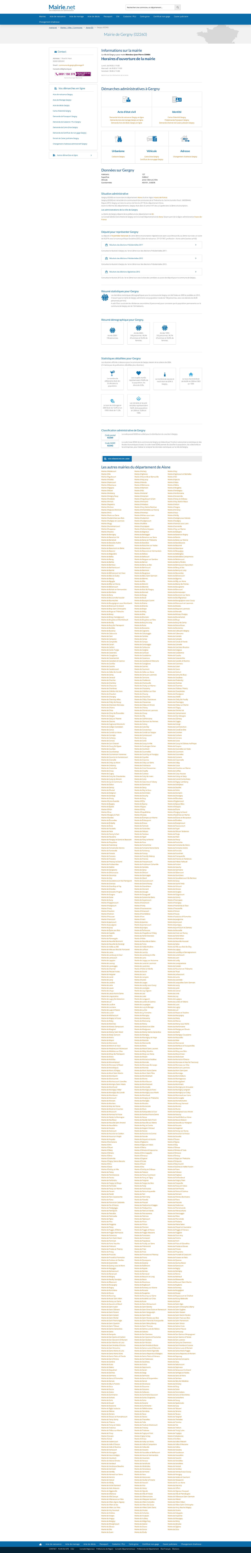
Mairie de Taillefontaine (143, 1408)
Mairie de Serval (141, 1381)
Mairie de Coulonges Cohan (145, 746)
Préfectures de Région (104, 1549)
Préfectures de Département (148, 1549)
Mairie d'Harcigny (174, 903)
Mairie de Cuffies (174, 771)
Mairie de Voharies (142, 1513)
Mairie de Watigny (108, 1521)
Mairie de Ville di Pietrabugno (179, 1494)
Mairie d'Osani (140, 1164)
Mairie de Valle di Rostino (111, 1447)
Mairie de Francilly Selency (145, 856)
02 (152, 214)
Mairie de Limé (173, 993)
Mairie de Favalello (108, 828)
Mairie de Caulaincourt (110, 669)
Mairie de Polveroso (109, 1235)
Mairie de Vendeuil (108, 1463)
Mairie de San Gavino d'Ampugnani (181, 1334)
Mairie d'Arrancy (174, 510)
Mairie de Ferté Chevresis (144, 936)
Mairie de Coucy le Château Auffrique (182, 743)
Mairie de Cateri (174, 666)
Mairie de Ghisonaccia (109, 872)
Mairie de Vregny (107, 1518)
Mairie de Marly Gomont (110, 1035)
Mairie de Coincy (141, 724)
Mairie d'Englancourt (176, 801)
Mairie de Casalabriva (143, 655)
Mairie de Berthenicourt (110, 567)
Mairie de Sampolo (108, 1334)
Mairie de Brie (140, 614)
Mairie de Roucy (107, 1293)
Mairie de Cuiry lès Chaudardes (113, 776)
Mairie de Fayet (174, 828)
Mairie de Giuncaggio (143, 875)
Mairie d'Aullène (141, 523)
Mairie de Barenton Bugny (178, 534)
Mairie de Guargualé (142, 894)
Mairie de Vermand (142, 1471)
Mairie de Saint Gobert (110, 1315)
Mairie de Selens (107, 1367)
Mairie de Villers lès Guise (144, 1505)
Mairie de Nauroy (174, 1114)
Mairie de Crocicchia (109, 768)
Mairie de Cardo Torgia (110, 650)
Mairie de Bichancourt (176, 576)
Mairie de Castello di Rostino (179, 661)
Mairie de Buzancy (108, 631)
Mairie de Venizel (174, 1466)
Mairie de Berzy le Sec (176, 567)
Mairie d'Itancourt (108, 919)
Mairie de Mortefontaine (177, 1100)
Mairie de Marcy (141, 1024)
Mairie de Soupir (107, 1403)
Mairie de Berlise (107, 562)
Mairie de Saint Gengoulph (145, 1312)
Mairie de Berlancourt (176, 559)
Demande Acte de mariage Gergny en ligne (126, 120)
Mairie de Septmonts (143, 1367)
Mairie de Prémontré (143, 1246)
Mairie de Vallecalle (142, 1447)
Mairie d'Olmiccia (174, 1153)
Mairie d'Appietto (108, 504)
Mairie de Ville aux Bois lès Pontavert (115, 949)
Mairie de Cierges (108, 716)
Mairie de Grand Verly (176, 883)
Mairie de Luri (173, 1010)
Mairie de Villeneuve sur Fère (112, 1499)
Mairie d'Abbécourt (108, 471)
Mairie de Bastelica (142, 543)
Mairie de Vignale (141, 1491)
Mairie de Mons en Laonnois (179, 1067)
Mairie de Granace (108, 883)
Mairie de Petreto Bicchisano (179, 1197)
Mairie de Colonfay (142, 727)
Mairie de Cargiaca (175, 650)
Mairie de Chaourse (108, 686)
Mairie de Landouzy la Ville (145, 955)
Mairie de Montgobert (176, 1081)
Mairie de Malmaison (176, 938)
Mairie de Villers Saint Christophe (180, 1505)
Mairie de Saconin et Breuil (111, 1304)
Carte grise (145, 16)
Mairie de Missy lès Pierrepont (113, 1054)
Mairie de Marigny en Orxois (179, 1029)
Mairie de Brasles (174, 606)
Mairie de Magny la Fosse (111, 1018)
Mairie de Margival (108, 1029)
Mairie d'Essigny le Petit (110, 815)
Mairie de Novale (141, 1136)
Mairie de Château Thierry (178, 688)
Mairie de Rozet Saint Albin (111, 1298)
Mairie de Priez (140, 1249)
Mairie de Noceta (108, 1128)
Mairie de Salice (107, 1331)
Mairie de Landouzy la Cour (111, 955)
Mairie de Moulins (141, 1103)
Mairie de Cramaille (108, 760)
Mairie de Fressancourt (143, 861)
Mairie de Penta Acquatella (145, 1191)
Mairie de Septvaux (175, 1367)
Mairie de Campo (141, 641)
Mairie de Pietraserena (143, 1213)
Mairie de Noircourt (108, 1131)
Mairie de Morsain (108, 1100)
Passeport (108, 16)
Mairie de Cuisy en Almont (111, 779)
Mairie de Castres (141, 666)
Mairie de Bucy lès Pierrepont (112, 625)
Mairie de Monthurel (109, 1087)
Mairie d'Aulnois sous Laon (178, 523)
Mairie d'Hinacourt (142, 911)
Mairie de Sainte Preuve (177, 1329)
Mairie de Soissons (142, 1389)
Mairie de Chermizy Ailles (111, 699)
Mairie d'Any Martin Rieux (178, 501)
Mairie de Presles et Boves (178, 1246)
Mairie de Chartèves (109, 688)
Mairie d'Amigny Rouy (109, 496)
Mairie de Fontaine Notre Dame (147, 848)
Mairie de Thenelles (175, 1419)
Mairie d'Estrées (107, 817)
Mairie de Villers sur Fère (110, 1507)
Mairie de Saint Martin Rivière (179, 1315)
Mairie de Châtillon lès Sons (111, 691)
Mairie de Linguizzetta (109, 996)
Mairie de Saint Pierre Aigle (111, 1320)
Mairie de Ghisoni (141, 872)
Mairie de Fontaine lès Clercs (179, 845)
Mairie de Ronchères (109, 1290)
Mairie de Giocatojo (108, 875)
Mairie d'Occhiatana (109, 1142)
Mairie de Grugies (174, 892)
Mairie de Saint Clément (110, 1309)
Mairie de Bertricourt (143, 567)
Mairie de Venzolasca (143, 1469)
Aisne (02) (89, 27)
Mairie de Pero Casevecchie (111, 1197)
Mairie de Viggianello (109, 1491)
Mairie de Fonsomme (143, 845)
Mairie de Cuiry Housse (177, 773)
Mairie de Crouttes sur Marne (179, 768)
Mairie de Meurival (175, 1048)
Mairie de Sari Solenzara (144, 1359)
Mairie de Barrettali (108, 540)
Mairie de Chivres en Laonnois (146, 710)
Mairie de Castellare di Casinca (113, 661)
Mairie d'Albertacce (108, 485)
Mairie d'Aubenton (142, 518)
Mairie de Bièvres (141, 578)
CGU (72, 1549)
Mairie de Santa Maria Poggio (179, 1351)
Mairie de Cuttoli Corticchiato (179, 779)
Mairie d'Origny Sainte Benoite (113, 1161)
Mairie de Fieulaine (108, 837)
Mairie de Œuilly (141, 1532)
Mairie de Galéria (107, 867)
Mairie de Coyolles (142, 757)
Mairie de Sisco (107, 1386)
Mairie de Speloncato (176, 1403)
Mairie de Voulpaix (142, 1515)
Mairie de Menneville (143, 1043)
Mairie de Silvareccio (142, 1384)
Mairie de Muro (140, 1109)
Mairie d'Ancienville (175, 496)
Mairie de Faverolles (142, 828)
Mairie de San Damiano (143, 1334)
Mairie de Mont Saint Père (145, 1073)
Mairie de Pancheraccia (110, 1175)
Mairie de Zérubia (174, 1524)
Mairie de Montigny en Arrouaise (180, 1087)
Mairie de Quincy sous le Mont (113, 1265)
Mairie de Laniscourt (109, 958)
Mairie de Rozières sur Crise (145, 1298)
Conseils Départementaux (125, 1549)
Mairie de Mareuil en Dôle (144, 1026)
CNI (117, 16)
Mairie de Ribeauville (176, 1279)
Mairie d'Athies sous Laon (144, 515)
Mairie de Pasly (140, 1186)
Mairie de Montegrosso (177, 1078)
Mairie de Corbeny (108, 738)
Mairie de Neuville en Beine (145, 941)
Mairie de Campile (175, 639)
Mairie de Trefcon (174, 1427)
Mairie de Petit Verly (142, 1197)
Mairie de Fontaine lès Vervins (112, 848)
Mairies (42, 16)
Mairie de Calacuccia (109, 633)
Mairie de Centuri (174, 672)
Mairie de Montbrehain (143, 1076)
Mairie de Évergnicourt (176, 823)
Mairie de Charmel (108, 969)
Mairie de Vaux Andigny (110, 1455)
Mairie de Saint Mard (143, 1315)
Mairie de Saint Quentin (110, 1323)
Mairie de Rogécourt (142, 1285)
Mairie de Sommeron (109, 1395)
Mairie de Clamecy (175, 718)
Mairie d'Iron (139, 916)
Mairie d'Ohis (106, 1144)
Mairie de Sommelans (176, 1392)
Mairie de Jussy (107, 927)
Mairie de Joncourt (175, 922)
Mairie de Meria (141, 1046)
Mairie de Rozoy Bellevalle (178, 1298)
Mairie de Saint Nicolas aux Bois (147, 1318)
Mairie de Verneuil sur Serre (112, 1474)
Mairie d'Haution (107, 911)
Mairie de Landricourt (176, 955)
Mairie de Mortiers (108, 1103)
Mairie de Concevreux (143, 730)
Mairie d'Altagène (174, 488)
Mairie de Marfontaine (176, 1026)
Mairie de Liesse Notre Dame (112, 993)
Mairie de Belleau (141, 554)
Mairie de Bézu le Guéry (110, 576)
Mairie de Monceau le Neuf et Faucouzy (183, 1062)
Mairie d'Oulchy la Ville (110, 1169)
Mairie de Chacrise (108, 680)
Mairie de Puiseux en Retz (178, 1257)
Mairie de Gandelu (142, 867)
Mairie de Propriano (175, 1252)
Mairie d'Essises (141, 815)
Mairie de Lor (106, 1002)
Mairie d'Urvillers (174, 1439)
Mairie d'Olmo (106, 1155)
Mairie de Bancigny (108, 534)
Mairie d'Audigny (174, 521)
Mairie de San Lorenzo (176, 1340)
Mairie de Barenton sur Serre (146, 537)
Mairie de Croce (174, 765)
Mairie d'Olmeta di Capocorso (146, 1150)
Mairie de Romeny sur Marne (146, 1287)
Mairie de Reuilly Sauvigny (111, 1279)
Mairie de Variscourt (109, 1450)
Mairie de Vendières (175, 1463)
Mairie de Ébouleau (175, 798)
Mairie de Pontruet (108, 1241)
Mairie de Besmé (107, 570)
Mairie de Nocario (174, 1125)
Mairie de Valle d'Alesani (177, 1441)
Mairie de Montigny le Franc (145, 1090)
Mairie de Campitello (109, 641)
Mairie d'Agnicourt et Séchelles (179, 474)
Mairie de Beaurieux (175, 548)
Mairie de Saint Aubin (109, 1307)
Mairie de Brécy (140, 611)
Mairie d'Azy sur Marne (177, 529)
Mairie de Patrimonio (176, 1188)
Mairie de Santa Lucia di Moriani (180, 1348)
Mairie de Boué (140, 597)
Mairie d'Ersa (106, 812)
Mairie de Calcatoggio (143, 633)
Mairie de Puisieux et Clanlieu (112, 1260)
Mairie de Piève (173, 1216)
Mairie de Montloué (142, 1095)
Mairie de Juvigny (141, 927)
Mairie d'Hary (106, 908)
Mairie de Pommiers (142, 1235)
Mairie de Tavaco (174, 1414)
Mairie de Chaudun (108, 694)
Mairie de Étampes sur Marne (146, 817)
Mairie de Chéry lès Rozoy (111, 702)
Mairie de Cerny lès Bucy (177, 675)
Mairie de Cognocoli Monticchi (113, 724)
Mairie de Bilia (140, 581)
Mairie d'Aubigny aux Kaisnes (179, 518)
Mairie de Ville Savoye (109, 1496)
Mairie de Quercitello (109, 1263)
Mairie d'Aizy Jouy (141, 479)
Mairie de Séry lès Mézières (178, 1381)
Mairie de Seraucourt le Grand (179, 1370)
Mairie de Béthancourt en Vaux (113, 573)
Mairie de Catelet (174, 966)
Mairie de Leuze (107, 988)
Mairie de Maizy (174, 1018)
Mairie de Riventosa (142, 1282)
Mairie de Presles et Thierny (112, 1249)
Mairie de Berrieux (108, 565)
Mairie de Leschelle (175, 980)
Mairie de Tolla (140, 1422)
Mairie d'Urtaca (140, 1439)
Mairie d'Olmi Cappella (143, 1153)
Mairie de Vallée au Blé (110, 947)
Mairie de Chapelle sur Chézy (146, 933)
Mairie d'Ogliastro (141, 1142)
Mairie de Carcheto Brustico (178, 647)
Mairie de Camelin (175, 636)
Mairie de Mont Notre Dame (145, 1070)
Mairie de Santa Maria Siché (112, 1353)
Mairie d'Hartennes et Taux (178, 905)
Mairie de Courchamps (110, 751)
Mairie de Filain (173, 837)
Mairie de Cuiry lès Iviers (144, 776)
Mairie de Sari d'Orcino (110, 1359)
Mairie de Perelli (107, 1194)
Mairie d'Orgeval (141, 1158)
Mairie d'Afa (105, 474)
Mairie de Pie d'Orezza (109, 1205)
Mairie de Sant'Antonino (110, 1348)
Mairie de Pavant (107, 1191)
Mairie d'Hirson (174, 911)
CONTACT (52, 1549)
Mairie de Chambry (108, 683)
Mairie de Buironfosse (176, 625)
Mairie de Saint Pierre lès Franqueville (149, 1320)
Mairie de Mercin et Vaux (111, 1046)
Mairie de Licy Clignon (143, 991)
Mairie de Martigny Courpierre (179, 1035)
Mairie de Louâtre (108, 1004)
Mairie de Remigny (175, 1271)
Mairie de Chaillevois (142, 680)
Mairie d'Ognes (173, 1142)
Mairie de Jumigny (175, 925)
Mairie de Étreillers (175, 820)
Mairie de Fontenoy (142, 850)
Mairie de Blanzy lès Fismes (178, 584)
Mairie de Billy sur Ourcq (110, 584)
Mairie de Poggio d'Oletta (111, 1230)
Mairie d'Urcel (106, 1439)
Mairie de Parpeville (175, 1183)
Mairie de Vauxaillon (175, 1455)
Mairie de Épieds (107, 806)
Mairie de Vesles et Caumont (179, 1477)
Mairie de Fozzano (108, 856)
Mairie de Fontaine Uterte (178, 848)
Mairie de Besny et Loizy (177, 570)
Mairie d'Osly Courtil (175, 1164)
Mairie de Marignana (142, 1029)
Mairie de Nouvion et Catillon (112, 1133)
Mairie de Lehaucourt (176, 974)
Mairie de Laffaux (141, 949)
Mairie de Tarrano (174, 1411)
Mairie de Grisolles (108, 889)
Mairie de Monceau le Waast (112, 1065)
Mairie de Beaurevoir (143, 548)
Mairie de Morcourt (108, 1098)
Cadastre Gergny (118, 156)
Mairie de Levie (173, 988)
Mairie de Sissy (173, 1386)
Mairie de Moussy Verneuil (178, 1103)
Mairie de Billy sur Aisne (177, 581)
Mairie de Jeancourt (108, 922)
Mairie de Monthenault (143, 1084)
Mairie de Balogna (175, 532)
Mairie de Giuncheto (175, 875)
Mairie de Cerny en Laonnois (146, 675)
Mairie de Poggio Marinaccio (112, 1232)
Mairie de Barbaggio (142, 534)
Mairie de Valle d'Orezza (110, 1444)
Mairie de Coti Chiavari (110, 743)
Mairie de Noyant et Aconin (145, 1139)
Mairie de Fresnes (141, 859)
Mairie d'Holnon (107, 914)
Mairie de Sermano (108, 1375)
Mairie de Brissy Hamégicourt (112, 617)
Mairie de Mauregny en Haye (146, 1037)
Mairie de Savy (173, 1362)
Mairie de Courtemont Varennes (113, 754)
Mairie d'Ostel (106, 1166)
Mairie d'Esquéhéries (143, 812)
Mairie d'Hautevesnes (143, 908)
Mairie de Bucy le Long (143, 622)
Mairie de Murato (174, 1106)
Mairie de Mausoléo (175, 1037)
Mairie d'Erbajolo (174, 806)
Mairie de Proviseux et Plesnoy (146, 1254)
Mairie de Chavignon (176, 694)
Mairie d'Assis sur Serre (110, 515)
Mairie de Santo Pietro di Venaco (147, 1356)
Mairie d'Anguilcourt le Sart (145, 499)
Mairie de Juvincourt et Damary (180, 927)
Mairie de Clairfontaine (143, 718)
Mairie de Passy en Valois (177, 1186)
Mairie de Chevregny (176, 702)
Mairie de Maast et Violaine (178, 1012)
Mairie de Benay (107, 559)
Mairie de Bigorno (174, 578)
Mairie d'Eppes (140, 806)
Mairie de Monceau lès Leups (146, 1065)
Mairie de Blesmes (142, 587)
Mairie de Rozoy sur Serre (111, 1301)
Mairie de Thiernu (108, 1422)
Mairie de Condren (175, 732)
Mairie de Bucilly (107, 622)
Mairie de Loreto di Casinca (145, 1002)
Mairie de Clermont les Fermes (146, 721)
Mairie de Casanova (142, 658)
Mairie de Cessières (175, 677)
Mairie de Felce (107, 831)
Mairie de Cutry (140, 779)
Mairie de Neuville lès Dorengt (112, 944)
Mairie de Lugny (174, 1007)
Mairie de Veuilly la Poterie (145, 1480)
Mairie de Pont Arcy (175, 1235)
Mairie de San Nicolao (143, 1342)
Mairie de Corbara (175, 735)
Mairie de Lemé (107, 977)
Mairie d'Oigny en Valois (144, 1144)
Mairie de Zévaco (107, 1526)
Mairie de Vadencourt (109, 1441)
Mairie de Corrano (175, 738)
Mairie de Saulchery (142, 1362)
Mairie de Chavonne (142, 696)
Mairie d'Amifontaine (176, 493)
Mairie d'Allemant (141, 488)
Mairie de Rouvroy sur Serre (145, 1296)
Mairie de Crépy (174, 762)
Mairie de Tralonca (108, 1427)
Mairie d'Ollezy (107, 1150)
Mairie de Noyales (108, 1139)
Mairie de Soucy (174, 1400)
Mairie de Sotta (140, 1400)
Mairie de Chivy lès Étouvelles (112, 713)
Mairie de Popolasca (142, 1241)
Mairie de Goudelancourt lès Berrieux (182, 878)
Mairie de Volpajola (175, 1513)
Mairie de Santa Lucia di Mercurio (147, 1348)
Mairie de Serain (141, 1370)
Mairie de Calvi (107, 636)
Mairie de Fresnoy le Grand (111, 861)
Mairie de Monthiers (175, 1084)
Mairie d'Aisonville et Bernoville (147, 477)
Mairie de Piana (107, 1199)
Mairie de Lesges (141, 982)
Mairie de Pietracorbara (177, 1210)
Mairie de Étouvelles (109, 820)
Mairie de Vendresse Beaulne (112, 1466)
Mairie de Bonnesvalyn (176, 592)
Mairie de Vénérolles (142, 1466)
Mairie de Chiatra (108, 707)
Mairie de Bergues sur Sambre (146, 559)
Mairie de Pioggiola (108, 1224)
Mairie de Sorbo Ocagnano (145, 1397)
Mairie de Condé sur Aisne (111, 732)
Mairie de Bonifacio (108, 592)
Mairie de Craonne (142, 760)
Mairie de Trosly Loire (176, 1430)
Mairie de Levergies (142, 988)
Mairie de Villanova (108, 1494)
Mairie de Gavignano (109, 870)
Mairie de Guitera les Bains (145, 897)
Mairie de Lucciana (108, 1007)
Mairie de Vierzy (141, 1488)
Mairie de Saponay (175, 1356)
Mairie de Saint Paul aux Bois (179, 1318)
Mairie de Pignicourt (142, 1219)
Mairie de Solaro (107, 1392)
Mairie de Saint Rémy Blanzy (145, 1323)
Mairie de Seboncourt (176, 1364)
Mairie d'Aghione (141, 474)
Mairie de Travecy (141, 1427)
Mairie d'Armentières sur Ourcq (147, 510)
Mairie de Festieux (142, 834)
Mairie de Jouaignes (108, 925)
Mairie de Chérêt (174, 696)
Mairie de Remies (141, 1271)
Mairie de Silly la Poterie (110, 1384)
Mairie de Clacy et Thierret (111, 718)
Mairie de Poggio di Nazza (144, 1230)
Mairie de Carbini (107, 647)
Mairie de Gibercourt (176, 872)
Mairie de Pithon (141, 1224)
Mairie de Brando (141, 606)
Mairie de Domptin (175, 793)
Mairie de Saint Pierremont (178, 1320)
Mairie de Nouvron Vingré (111, 1136)
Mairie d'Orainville (108, 1158)
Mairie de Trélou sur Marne (111, 1430)
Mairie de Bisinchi (141, 584)
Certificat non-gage (161, 16)
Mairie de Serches (108, 1372)
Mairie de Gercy (141, 870)
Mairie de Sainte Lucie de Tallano (147, 1329)
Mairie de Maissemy (142, 1018)
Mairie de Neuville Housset (178, 941)
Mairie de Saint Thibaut (110, 1326)
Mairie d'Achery (141, 471)
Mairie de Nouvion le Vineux (179, 1133)
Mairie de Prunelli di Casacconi (179, 1254)
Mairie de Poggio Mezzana (145, 1232)
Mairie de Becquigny (175, 551)
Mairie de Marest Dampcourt (112, 1026)
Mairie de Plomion (142, 1227)
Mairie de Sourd (141, 971)
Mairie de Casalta (174, 655)
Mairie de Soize (173, 1389)
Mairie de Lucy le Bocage (144, 1007)
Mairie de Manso (174, 1021)
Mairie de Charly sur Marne (145, 686)
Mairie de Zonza (141, 1529)
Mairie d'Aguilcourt (108, 477)
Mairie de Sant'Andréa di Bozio (146, 1345)
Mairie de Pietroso (142, 1216)
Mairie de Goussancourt (144, 881)
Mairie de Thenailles (142, 1419)
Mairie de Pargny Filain (176, 1180)
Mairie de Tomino (174, 1422)
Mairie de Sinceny (174, 1384)
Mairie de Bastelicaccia (176, 543)
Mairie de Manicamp (142, 1021)
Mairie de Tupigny (175, 1433)
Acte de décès (94, 16)
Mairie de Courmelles (143, 751)
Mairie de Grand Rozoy (143, 883)
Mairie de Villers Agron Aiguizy (112, 1502)
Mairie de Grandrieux (143, 886)
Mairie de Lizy (173, 996)
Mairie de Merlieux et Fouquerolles (181, 1046)
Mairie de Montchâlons (177, 1076)
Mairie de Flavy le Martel (144, 839)
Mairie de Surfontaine (143, 1406)
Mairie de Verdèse (175, 1469)
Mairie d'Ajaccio (174, 479)
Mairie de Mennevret (176, 1043)
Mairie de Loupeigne (142, 1004)
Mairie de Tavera (141, 1416)
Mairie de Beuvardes (176, 573)
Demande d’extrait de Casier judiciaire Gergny (176, 123)
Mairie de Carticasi (142, 652)
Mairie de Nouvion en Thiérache (180, 969)
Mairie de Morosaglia (176, 1098)
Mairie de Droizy (107, 798)
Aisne (140, 197)
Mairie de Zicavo (141, 1526)
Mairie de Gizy (106, 878)
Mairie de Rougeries (142, 1293)
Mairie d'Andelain (108, 499)
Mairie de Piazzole (175, 1202)
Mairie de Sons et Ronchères (179, 1395)
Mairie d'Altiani (107, 490)
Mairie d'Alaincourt (108, 482)
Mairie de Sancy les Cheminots (179, 1342)
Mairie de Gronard (142, 889)
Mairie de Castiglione (143, 663)
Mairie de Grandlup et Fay (111, 886)
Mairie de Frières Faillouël (177, 861)
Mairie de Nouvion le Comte (145, 1133)
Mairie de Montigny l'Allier (111, 1090)
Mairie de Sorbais (108, 1397)
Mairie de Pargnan (142, 1180)
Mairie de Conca (107, 730)
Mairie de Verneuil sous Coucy (179, 1471)
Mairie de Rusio (140, 1301)
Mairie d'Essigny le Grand (177, 812)
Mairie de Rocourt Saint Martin (180, 1282)
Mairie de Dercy (141, 787)
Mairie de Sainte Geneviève (111, 1329)
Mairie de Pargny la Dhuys (111, 1183)
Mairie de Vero (140, 1474)
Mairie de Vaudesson (176, 1452)
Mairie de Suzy (173, 1406)
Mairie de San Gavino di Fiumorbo (148, 1337)
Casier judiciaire (181, 16)
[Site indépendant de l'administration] (87, 7)
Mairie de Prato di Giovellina (178, 1243)
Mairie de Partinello (108, 1186)
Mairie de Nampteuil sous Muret (180, 1111)
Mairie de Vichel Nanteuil (111, 1485)
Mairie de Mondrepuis (109, 1067)
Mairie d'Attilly (173, 515)
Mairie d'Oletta (140, 1147)
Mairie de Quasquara (143, 1260)
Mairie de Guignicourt (176, 894)
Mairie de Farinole (141, 826)
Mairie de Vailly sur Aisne (144, 1441)
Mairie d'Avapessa (108, 529)
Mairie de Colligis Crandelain (112, 727)
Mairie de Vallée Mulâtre (144, 947)
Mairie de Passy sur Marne (111, 1188)
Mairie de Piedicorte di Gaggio (146, 1205)
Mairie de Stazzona (108, 1406)
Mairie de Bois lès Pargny (144, 589)
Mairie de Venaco (141, 1461)
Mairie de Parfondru (109, 1180)
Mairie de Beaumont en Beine (112, 548)
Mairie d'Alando (141, 482)
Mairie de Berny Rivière (177, 562)
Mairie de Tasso (140, 1414)
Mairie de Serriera (174, 1378)
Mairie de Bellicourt (142, 556)
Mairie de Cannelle (175, 644)
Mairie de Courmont (175, 751)
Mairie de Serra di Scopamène (146, 1378)
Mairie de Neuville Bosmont (112, 941)
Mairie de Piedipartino (143, 1208)
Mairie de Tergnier (175, 1416)
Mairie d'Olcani (107, 1147)
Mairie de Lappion (108, 960)
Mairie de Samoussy (175, 1331)
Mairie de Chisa (107, 710)
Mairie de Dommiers (142, 793)
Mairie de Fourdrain (175, 853)
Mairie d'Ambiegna (175, 490)
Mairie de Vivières (108, 1513)
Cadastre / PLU (129, 16)
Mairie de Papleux (175, 1175)
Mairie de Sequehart (109, 1370)
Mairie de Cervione (142, 677)
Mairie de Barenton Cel (110, 537)
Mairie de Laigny (174, 949)
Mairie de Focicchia (175, 842)
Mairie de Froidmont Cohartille (146, 864)
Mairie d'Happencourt (109, 903)
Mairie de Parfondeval (176, 1177)
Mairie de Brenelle (175, 611)
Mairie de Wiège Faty (143, 1521)
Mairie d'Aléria (173, 485)
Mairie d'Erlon (106, 809)
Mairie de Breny (107, 614)
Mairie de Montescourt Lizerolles (114, 1081)
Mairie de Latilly (174, 960)
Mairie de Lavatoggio (109, 966)
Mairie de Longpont (142, 999)
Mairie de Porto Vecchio (110, 1243)
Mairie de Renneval (142, 1274)
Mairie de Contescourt (143, 735)
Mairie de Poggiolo (175, 1232)
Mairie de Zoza (173, 1529)
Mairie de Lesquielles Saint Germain (181, 982)
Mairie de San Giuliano (143, 1340)
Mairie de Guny (107, 900)
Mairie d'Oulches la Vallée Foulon (180, 1166)
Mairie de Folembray (109, 845)
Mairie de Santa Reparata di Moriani (181, 1353)
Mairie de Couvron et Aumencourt (114, 757)
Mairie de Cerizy (107, 675)
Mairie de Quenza (174, 1260)
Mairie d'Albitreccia (142, 485)
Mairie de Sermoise (142, 1375)
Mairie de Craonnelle (176, 760)
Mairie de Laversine (142, 966)
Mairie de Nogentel (175, 1128)
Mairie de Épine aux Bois (110, 930)
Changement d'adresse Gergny (185, 156)
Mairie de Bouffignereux (177, 597)
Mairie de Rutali (174, 1301)
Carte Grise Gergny (151, 156)
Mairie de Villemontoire (144, 1496)
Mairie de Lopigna (175, 999)
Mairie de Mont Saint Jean (178, 1070)
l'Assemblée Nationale (119, 236)
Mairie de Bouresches (109, 600)
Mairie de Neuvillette (109, 1125)
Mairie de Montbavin (109, 1076)
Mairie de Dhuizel (108, 790)
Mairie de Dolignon (108, 793)
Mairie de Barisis (174, 537)
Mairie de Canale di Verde (177, 641)
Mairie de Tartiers (108, 1414)
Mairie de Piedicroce (175, 1205)
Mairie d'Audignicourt (143, 521)
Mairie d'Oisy (173, 1144)
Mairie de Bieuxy (107, 578)
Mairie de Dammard (142, 784)
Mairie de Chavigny (108, 696)
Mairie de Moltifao (108, 1059)
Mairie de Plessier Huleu (110, 971)
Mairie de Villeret (174, 1499)
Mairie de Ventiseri (108, 1469)
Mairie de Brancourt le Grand (112, 606)
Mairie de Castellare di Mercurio (147, 661)
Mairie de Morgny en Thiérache (147, 1098)
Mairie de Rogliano (175, 1285)
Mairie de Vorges (107, 1515)
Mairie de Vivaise (141, 1510)
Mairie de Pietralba (108, 1213)
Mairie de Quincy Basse (177, 1263)
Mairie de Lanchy (141, 952)
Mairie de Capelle (108, 933)
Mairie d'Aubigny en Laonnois (112, 521)
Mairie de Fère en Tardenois (178, 831)
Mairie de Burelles (108, 628)
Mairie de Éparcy (141, 804)
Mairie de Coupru (174, 746)
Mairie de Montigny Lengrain (179, 1090)
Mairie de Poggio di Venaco (178, 1230)
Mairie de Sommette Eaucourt (146, 1395)
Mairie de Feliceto (141, 831)
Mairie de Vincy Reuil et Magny (179, 1507)
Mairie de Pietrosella (109, 1216)
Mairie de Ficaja (174, 834)
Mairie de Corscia (108, 740)
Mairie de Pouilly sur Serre (145, 1243)
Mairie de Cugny (107, 773)
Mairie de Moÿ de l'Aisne (110, 1106)
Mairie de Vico (140, 1485)
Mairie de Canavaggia (143, 644)
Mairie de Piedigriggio (109, 1208)
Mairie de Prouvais (108, 1254)
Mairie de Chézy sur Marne (178, 705)
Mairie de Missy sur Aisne (144, 1054)
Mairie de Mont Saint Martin (112, 1073)
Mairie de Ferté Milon (176, 936)
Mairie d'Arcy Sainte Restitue (146, 507)
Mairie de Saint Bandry (143, 1307)
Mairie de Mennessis (109, 1043)
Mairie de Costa (174, 740)
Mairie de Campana (108, 639)
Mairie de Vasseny (175, 1450)
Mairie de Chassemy (142, 688)
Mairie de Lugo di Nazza (110, 1010)
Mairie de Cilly (140, 716)
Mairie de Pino (106, 1221)
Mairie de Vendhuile (142, 1463)
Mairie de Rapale (141, 1268)
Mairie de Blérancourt (109, 587)
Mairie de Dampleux (175, 784)
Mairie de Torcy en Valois (111, 1425)
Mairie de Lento (174, 977)
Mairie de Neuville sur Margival (180, 1122)
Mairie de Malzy (107, 1021)
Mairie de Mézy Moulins (144, 1051)
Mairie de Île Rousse (142, 930)
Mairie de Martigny (142, 1035)
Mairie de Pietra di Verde (144, 1210)
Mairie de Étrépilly (108, 823)
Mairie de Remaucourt (110, 1271)
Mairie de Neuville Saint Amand (113, 1122)
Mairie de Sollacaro (142, 1392)
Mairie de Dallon (107, 784)
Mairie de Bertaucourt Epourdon (180, 565)
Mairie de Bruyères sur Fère (145, 620)
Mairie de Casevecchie (176, 658)
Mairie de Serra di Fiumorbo (112, 1378)
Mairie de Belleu (107, 556)
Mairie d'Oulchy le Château (145, 1169)
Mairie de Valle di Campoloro (146, 1444)
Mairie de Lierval (174, 991)
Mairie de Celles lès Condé (111, 672)
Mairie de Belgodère (109, 554)
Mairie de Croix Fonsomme (145, 768)
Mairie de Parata (107, 1177)
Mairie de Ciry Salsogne (177, 716)
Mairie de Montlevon (109, 1095)
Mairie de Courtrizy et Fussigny (146, 754)
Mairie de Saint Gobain (176, 1312)
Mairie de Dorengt (108, 795)
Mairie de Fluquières (109, 842)
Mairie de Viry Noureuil (110, 1510)
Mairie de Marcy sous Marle (178, 1024)
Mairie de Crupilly (141, 771)
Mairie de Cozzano (175, 757)
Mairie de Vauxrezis (142, 1458)
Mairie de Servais (107, 1381)
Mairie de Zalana (141, 1524)
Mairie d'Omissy (174, 1155)
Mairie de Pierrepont (109, 1210)
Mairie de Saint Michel (109, 1318)
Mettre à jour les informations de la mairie (114, 75)
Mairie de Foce (140, 842)
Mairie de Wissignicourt (110, 1524)
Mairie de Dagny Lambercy (178, 782)
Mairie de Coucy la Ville (143, 743)
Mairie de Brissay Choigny (178, 614)
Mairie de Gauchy (174, 867)
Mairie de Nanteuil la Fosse (111, 1114)
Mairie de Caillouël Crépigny (178, 631)
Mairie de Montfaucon (143, 1081)
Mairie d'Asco (173, 512)
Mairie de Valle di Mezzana (178, 1444)
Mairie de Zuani (107, 1532)
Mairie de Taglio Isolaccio (110, 1408)
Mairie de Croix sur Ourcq (177, 933)
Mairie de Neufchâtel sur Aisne (179, 1117)
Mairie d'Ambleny (108, 493)
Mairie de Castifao (108, 663)
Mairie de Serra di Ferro (177, 1375)
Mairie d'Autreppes (142, 526)
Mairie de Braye (141, 608)
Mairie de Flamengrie (109, 938)
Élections (175, 1549)
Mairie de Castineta (175, 663)
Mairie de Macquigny (176, 1015)
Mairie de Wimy (174, 1521)
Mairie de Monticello (142, 1087)
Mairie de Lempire (142, 977)
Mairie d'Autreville (175, 526)
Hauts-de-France (160, 197)
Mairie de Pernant (175, 1194)
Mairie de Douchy (141, 795)
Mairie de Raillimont (142, 1265)
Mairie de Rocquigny (109, 1285)
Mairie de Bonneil (141, 592)
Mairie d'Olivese (174, 1147)
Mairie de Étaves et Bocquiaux (179, 817)
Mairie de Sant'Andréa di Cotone (180, 1345)
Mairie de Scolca (141, 1364)
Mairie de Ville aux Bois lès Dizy (180, 947)
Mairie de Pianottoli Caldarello (113, 1202)
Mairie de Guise (107, 897)
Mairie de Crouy (107, 771)
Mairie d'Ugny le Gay (142, 1436)
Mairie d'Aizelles (107, 479)
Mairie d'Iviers (140, 919)
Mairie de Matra (107, 1037)
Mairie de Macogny (142, 1015)
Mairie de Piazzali (141, 1202)
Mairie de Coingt (174, 724)
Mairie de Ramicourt (175, 1265)
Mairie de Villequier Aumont (145, 1499)
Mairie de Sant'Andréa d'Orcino (113, 1345)
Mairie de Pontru (174, 1238)
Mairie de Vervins (108, 1477)
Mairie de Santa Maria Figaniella (147, 1351)
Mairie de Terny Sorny (109, 1419)
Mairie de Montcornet (109, 1078)
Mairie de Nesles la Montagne (112, 1117)
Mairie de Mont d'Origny (110, 1070)
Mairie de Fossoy (141, 853)
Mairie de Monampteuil (110, 1062)
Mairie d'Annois (107, 501)
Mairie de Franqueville (176, 856)
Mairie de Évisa (107, 826)
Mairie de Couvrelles (175, 754)
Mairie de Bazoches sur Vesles (146, 545)
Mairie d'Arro (106, 512)
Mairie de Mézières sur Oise (111, 1051)
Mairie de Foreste (108, 853)
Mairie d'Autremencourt (110, 526)
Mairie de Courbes (108, 749)
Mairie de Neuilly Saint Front (145, 1120)
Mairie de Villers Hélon (176, 1502)
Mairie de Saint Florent (110, 1312)
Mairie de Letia (107, 985)
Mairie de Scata (107, 1364)
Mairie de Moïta (107, 1056)
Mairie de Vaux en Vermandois (146, 1455)
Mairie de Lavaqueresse (177, 963)
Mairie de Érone (174, 809)
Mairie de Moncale (142, 1062)
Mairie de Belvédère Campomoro (180, 556)
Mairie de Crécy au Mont (110, 762)
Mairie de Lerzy (107, 980)
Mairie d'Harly (140, 905)
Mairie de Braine (141, 603)
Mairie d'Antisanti (141, 501)
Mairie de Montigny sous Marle (147, 1092)
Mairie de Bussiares (142, 628)
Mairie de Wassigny (175, 1518)
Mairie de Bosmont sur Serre (179, 595)
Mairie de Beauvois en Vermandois (148, 551)
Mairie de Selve (173, 944)
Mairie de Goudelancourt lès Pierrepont (116, 881)
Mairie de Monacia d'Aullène (145, 1059)
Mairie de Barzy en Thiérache (146, 540)
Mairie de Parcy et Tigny (144, 1177)
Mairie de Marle (174, 1032)
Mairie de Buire (140, 625)
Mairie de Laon (173, 958)
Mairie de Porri (173, 1241)
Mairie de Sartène (108, 1362)
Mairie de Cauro (174, 669)
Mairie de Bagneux (142, 532)
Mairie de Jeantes (141, 922)
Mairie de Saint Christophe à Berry (181, 1307)
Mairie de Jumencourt (143, 925)
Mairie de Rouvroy (108, 1296)
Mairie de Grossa (174, 889)
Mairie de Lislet (140, 996)
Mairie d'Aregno (174, 507)
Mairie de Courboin (142, 749)
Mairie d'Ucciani (107, 1436)
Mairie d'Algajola (107, 488)
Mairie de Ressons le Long (145, 1276)
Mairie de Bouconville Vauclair (112, 597)
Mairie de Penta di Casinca (178, 1191)
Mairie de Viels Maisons (110, 1488)
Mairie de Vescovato (142, 1477)
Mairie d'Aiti (172, 477)
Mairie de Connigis (108, 735)
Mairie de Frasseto (108, 859)
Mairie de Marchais (108, 1024)
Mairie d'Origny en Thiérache (179, 1158)
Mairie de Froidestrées (110, 864)
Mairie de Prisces (174, 1249)
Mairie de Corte (140, 740)
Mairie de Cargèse (141, 650)
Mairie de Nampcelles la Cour (146, 1111)
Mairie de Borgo (141, 595)
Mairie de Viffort (174, 1488)
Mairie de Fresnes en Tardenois (180, 859)
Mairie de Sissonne (142, 1386)
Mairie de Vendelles (175, 1461)
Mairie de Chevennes (143, 702)
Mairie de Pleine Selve (176, 1224)
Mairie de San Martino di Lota (112, 1342)
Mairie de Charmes (175, 686)
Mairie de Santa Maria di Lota (112, 1351)
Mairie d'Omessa (141, 1155)
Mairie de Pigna (107, 1219)
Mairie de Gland (141, 878)
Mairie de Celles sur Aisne (144, 672)
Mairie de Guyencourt (143, 900)
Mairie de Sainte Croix (176, 1326)
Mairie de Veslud (107, 1480)
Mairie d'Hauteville (175, 908)
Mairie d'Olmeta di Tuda (177, 1150)
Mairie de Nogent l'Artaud (145, 1128)
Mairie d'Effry (140, 801)
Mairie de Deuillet (174, 787)
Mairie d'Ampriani (141, 496)
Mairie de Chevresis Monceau (112, 705)
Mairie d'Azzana (107, 532)
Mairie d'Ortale (140, 1161)
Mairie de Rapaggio (108, 1268)
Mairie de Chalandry (175, 680)
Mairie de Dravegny (175, 795)
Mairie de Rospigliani (176, 1290)
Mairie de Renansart (109, 1274)
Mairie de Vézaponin (176, 1480)
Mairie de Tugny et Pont (144, 1433)
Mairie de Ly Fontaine (143, 1012)
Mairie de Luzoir (107, 1012)
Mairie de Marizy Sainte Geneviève (148, 1032)
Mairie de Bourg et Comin (144, 600)
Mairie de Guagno (108, 894)
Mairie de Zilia (106, 1529)
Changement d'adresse (49, 22)
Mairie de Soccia (107, 1389)
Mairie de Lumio (141, 1010)
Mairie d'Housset (108, 916)
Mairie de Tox (173, 1425)
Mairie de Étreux (141, 823)
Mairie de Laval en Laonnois (145, 963)
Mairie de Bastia (107, 545)
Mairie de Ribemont (109, 1282)
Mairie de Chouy (141, 713)
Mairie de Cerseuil (108, 677)
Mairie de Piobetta (175, 1221)
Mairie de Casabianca (176, 652)
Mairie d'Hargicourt (108, 905)
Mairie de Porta (140, 944)
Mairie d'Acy (172, 471)
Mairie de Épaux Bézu (176, 804)
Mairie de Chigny (174, 707)
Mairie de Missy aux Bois (177, 1051)
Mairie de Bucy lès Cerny (177, 622)
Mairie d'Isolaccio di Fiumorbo (179, 916)
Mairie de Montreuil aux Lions (179, 1095)
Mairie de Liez (140, 993)
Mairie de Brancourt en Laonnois (180, 603)
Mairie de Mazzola (142, 1040)
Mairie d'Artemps (141, 512)
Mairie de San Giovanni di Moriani (114, 1340)
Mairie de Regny (174, 1268)
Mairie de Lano (140, 958)
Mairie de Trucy (107, 1433)
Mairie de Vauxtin (174, 1458)
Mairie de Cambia (141, 636)
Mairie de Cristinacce (142, 765)
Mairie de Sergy (140, 1372)
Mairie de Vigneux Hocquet (178, 1491)
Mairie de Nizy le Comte (144, 1125)
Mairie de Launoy (108, 963)
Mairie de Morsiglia (142, 1100)
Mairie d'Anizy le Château (177, 499)
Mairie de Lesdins (108, 982)
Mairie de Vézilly (107, 1482)
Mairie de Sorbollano (176, 1397)
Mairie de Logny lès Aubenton (112, 999)
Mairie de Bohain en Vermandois (114, 589)
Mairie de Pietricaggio (176, 1213)
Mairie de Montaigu (175, 1073)
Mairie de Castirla (108, 666)
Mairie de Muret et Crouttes (112, 1109)
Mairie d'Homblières (142, 914)
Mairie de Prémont (108, 1246)
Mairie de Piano (174, 1199)
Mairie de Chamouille (143, 683)
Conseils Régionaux (87, 1549)
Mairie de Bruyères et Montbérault (114, 620)
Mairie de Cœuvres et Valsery (146, 782)
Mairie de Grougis (141, 892)
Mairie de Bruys (174, 620)
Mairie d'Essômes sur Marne (179, 815)
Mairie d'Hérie (140, 938)
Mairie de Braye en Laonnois (179, 608)
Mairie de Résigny (108, 1276)
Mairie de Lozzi (173, 1004)
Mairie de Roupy (174, 1293)
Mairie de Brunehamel (176, 617)
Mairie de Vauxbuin (108, 1458)
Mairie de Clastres (108, 721)
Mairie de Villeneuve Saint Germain (181, 1496)
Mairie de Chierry (141, 707)
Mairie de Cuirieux (142, 773)
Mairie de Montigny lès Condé (112, 1092)
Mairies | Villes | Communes (71, 27)
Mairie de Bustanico (175, 628)
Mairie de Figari (140, 837)
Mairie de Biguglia (108, 581)
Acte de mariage (76, 16)
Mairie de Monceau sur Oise (178, 1065)
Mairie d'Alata (173, 482)
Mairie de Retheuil (175, 1276)
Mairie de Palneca (174, 1172)
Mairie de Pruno (141, 1257)
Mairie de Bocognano (176, 587)
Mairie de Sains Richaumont (145, 1304)
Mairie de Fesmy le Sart (110, 834)
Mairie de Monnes (142, 1067)
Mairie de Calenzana (175, 633)
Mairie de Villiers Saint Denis (145, 1507)
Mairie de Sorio (107, 1400)
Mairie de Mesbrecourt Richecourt (114, 1048)
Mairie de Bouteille (175, 930)
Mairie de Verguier (108, 974)
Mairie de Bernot (141, 562)
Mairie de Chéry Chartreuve (145, 699)
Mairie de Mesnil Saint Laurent (146, 1048)
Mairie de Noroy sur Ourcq (178, 1131)
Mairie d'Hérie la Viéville (144, 969)
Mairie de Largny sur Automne (146, 960)
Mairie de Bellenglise (175, 554)
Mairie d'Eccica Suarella (110, 801)
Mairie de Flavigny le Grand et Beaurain (116, 839)
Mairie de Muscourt (108, 1111)
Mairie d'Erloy (140, 809)
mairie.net (53, 27)
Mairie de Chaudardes (176, 691)
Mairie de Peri (140, 1194)
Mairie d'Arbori (173, 504)
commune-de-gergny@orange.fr (71, 65)
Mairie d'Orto (106, 1164)
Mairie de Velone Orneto (110, 1461)
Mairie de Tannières (142, 1411)
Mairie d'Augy (106, 523)
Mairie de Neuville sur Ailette (146, 1122)
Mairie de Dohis (174, 790)
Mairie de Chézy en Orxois (145, 705)
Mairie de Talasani (174, 1408)
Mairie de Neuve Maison (177, 1120)
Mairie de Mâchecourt (109, 1015)
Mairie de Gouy (173, 881)
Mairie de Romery (174, 1287)
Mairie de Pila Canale (176, 1219)
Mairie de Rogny (107, 1287)
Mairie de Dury (140, 798)
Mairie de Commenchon (177, 727)
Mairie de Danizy (107, 787)
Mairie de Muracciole (143, 1106)
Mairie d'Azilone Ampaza (144, 529)
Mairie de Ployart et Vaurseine (179, 1227)
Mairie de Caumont (142, 669)
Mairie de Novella (174, 1136)
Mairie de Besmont (142, 570)
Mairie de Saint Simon (176, 1323)
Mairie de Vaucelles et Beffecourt (147, 1452)
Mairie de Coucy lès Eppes (111, 746)
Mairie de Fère (106, 936)
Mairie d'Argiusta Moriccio (111, 510)
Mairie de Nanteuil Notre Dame (147, 1114)
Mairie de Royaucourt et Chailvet (180, 1296)
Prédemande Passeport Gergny (177, 120)
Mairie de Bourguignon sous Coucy (181, 600)
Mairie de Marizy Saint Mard (112, 1032)
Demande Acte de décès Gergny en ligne (126, 123)
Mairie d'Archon (107, 507)
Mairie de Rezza (141, 1279)
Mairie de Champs (175, 683)
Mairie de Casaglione (109, 655)
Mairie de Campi (141, 639)
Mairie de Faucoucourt (176, 826)
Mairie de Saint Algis (175, 1304)
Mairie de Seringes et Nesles (178, 1372)
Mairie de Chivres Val (176, 710)
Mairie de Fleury (174, 839)
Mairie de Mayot (107, 1040)
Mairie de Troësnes (142, 1430)
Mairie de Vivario (174, 1510)
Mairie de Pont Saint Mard (111, 1238)
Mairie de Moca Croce (176, 1054)
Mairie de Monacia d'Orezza (178, 1059)
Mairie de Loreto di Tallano (178, 1002)
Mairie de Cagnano (142, 631)
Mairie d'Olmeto (107, 1153)
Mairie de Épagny (108, 804)
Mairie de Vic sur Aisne (176, 1482)
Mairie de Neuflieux (108, 1120)
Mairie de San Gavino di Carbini (113, 1337)
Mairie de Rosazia (141, 1290)
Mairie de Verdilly (108, 1471)
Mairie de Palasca (141, 1172)
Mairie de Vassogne (108, 1452)
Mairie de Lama (107, 952)
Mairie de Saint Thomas (144, 1326)
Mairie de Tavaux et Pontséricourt (114, 1416)
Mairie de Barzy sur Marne (178, 540)
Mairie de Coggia (174, 721)
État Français (166, 1549)
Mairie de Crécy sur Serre (144, 762)
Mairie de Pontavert (142, 1238)
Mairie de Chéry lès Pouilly (178, 699)
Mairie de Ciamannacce (177, 713)
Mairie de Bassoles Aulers (111, 543)
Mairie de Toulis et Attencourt (146, 1425)
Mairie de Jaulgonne (175, 919)
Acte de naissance (57, 16)
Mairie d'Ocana (173, 1139)
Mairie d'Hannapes (175, 900)
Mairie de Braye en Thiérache (112, 611)
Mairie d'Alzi (139, 490)
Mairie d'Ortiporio (175, 1161)
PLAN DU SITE (63, 1549)
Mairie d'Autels (140, 980)
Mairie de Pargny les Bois (144, 1183)
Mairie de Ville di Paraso (144, 1494)
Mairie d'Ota (139, 1166)
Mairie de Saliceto (141, 1331)
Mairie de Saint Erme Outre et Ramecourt (150, 1309)
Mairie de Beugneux (142, 573)
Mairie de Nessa (141, 1117)
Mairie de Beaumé (175, 545)
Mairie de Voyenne (175, 1515)
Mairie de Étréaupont (143, 820)
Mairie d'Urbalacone (175, 1436)
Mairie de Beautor (108, 551)
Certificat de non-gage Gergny (151, 159)
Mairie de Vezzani (141, 1482)
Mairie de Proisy (107, 1252)
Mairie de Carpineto (109, 652)
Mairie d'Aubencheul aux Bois (112, 518)
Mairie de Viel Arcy (175, 1485)
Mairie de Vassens (141, 1450)
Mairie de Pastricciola (143, 1188)
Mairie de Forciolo (175, 850)
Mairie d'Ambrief (141, 493)
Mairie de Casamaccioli (110, 658)
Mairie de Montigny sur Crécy (179, 1092)
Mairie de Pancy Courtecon (145, 1175)
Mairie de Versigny (175, 1474)
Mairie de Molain (141, 1056)
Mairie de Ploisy (107, 1227)
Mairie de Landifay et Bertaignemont (182, 952)
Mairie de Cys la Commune (111, 782)
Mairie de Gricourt (175, 886)
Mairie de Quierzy (141, 1263)
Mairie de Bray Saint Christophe (113, 608)
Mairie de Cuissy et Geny (177, 776)
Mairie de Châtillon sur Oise (145, 691)
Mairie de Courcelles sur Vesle (179, 749)
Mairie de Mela (173, 1040)
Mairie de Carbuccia (142, 647)
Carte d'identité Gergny (177, 117)
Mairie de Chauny (141, 694)
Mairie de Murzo (174, 1109)
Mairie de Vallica (174, 1447)
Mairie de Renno (174, 1274)
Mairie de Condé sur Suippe (145, 732)
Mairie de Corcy (141, 738)
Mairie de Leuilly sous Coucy (145, 985)
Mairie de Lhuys (107, 991)
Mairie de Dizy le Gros (143, 790)
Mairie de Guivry (174, 897)
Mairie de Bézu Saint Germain (146, 576)
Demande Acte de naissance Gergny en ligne (127, 117)
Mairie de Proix (140, 1252)
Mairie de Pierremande (176, 1208)
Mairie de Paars (174, 1169)
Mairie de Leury (174, 985)
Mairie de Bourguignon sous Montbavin (116, 603)
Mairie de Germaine (175, 870)
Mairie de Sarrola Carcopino (178, 1359)
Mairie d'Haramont (142, 903)
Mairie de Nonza (141, 1131)
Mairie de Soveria (141, 1403)
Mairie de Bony (107, 595)
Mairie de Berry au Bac (143, 565)
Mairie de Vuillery (141, 1518)
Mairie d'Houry (173, 914)
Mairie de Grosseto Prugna (111, 892)
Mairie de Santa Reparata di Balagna (148, 1353)
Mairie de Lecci (140, 974)
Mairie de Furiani (174, 864)
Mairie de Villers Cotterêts (144, 1502)
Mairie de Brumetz (142, 617)
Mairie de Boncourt (175, 589)
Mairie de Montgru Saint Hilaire (113, 1084)
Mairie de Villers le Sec (109, 1505)
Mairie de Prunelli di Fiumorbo (113, 1257)
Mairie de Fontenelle (109, 850)
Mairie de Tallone (107, 1411)
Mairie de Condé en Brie (177, 730)
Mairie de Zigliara (174, 1526)
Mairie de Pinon (141, 1221)
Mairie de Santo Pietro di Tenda (113, 1356)
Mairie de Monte (141, 1078)
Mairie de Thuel (174, 971)
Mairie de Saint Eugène (176, 1309)
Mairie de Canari (107, 644)
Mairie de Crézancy (108, 765)
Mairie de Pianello (141, 1199)
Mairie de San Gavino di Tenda (179, 1337)
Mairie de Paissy (107, 1172)
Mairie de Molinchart (176, 1056)
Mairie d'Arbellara (141, 504)
